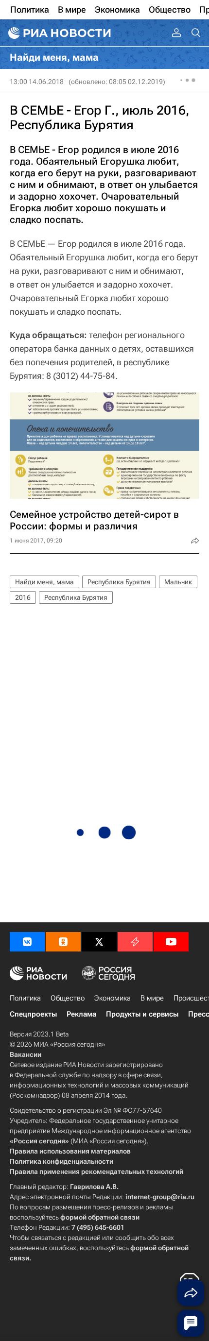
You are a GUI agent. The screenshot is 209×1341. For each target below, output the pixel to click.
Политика (25, 998)
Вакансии (25, 1054)
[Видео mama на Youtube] (171, 941)
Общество (68, 998)
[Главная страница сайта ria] (58, 33)
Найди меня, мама (44, 582)
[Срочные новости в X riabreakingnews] (135, 941)
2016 (23, 597)
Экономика (112, 998)
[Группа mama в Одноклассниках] (63, 941)
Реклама (81, 1014)
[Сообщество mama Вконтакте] (27, 941)
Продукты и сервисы (142, 1014)
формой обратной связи (99, 1217)
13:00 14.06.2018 (37, 81)
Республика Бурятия (119, 582)
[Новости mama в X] (99, 941)
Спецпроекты (33, 1014)
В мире (152, 998)
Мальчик (178, 582)
